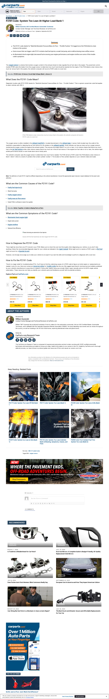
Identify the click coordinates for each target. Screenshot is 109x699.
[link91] (89, 279)
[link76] (35, 279)
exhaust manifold (37, 139)
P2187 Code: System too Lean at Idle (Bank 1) (22, 431)
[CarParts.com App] (22, 613)
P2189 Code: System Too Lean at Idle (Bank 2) (85, 396)
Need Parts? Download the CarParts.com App (54, 1)
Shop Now (18, 299)
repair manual (63, 243)
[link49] (17, 35)
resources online (38, 259)
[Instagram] (25, 333)
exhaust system (53, 141)
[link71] (17, 279)
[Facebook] (17, 333)
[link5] (13, 6)
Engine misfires (12, 218)
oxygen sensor (13, 61)
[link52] (27, 35)
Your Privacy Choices (67, 696)
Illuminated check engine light (17, 211)
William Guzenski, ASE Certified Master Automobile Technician (34, 26)
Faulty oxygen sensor (14, 190)
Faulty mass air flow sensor (16, 193)
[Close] (106, 696)
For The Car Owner (13, 663)
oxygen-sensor (34, 443)
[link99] (23, 380)
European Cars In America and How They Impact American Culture (78, 572)
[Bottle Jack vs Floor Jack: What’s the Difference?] (22, 672)
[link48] (11, 35)
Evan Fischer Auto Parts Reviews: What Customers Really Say (28, 572)
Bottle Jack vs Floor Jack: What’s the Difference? (22, 681)
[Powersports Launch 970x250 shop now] (54, 461)
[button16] (49, 493)
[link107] (54, 415)
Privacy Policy (30, 697)
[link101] (54, 380)
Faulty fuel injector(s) (14, 183)
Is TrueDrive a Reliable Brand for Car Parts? (22, 541)
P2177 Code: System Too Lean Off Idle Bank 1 (22, 396)
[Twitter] (21, 333)
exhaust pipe (65, 139)
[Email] (34, 333)
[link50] (21, 35)
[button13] (42, 493)
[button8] (31, 493)
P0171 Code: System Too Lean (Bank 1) (52, 396)
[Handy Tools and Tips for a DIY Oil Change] (22, 692)
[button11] (38, 493)
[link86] (71, 279)
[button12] (40, 493)
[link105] (23, 415)
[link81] (53, 279)
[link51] (24, 35)
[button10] (36, 493)
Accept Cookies (80, 696)
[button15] (47, 493)
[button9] (34, 493)
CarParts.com (23, 268)
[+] (53, 492)
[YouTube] (30, 333)
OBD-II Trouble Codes (20, 15)
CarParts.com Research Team (28, 31)
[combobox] (28, 11)
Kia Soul (98, 243)
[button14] (45, 493)
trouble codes (50, 259)
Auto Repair (9, 15)
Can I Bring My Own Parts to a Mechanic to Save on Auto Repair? (29, 600)
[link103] (85, 380)
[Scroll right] (101, 278)
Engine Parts (11, 18)
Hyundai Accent (23, 245)
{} (51, 492)
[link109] (85, 415)
